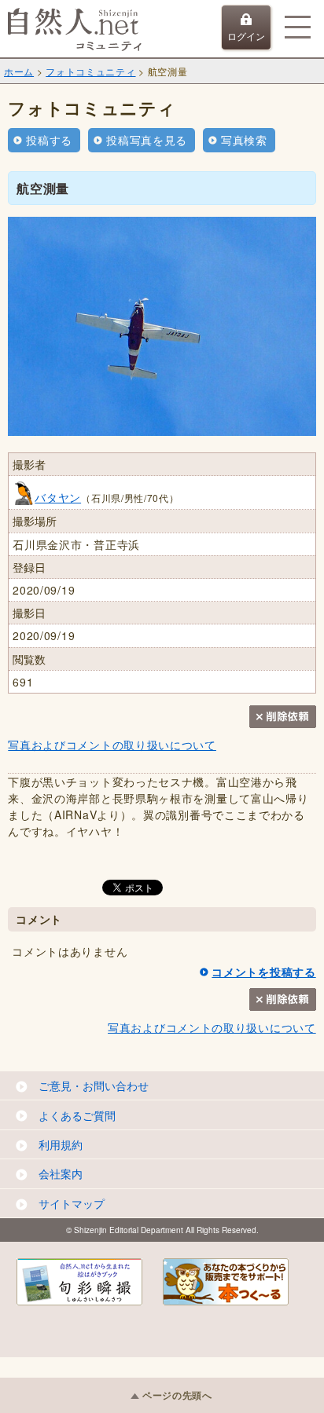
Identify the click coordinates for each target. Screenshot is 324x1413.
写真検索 (244, 140)
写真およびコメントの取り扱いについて (112, 744)
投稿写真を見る (146, 140)
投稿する (49, 140)
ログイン (246, 35)
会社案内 (61, 1173)
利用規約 (61, 1144)
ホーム (19, 71)
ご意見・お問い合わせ (94, 1085)
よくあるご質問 (77, 1115)
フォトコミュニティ (90, 71)
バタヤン (58, 497)
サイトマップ (72, 1203)
